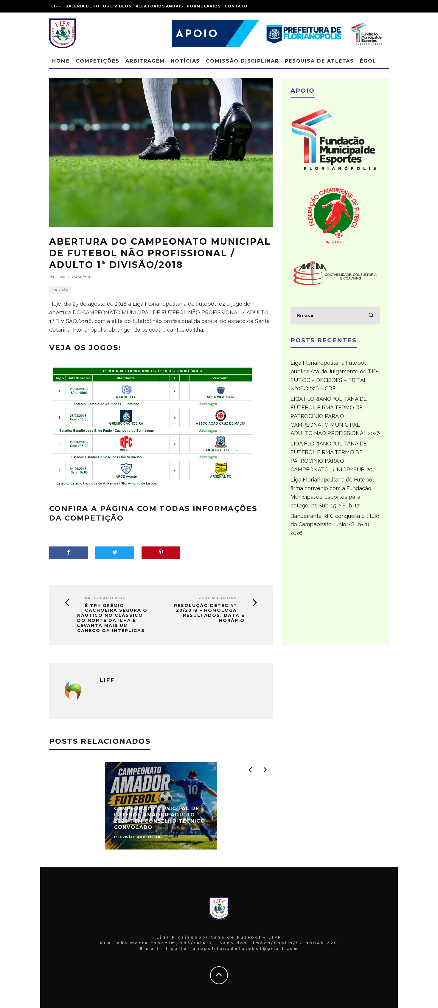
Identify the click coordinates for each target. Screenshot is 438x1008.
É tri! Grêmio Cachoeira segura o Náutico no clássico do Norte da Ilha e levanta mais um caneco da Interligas (112, 618)
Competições (97, 61)
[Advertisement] (335, 593)
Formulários (203, 6)
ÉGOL (368, 61)
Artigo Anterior (105, 598)
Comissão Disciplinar (242, 61)
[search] (371, 315)
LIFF (56, 6)
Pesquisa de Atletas (319, 61)
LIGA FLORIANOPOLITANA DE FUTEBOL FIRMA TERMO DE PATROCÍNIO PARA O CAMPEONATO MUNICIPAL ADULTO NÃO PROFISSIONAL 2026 (335, 416)
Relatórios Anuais (159, 6)
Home (61, 61)
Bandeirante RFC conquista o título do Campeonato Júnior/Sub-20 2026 (335, 524)
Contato (236, 6)
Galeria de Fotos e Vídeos (98, 6)
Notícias (185, 61)
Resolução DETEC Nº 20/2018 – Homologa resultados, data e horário (209, 613)
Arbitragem (145, 61)
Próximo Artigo (217, 598)
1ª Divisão (60, 289)
